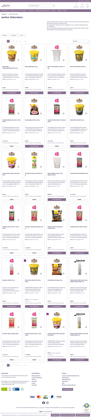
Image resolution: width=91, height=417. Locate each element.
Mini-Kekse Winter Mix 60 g (78, 66)
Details (11, 146)
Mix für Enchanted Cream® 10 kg (56, 67)
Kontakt (33, 383)
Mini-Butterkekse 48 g (31, 66)
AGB (63, 383)
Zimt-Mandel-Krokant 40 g (55, 280)
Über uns (34, 379)
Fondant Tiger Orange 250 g (10, 333)
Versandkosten (41, 407)
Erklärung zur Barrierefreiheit (69, 385)
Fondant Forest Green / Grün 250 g (10, 227)
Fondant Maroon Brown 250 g (78, 226)
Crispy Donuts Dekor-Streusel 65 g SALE (56, 334)
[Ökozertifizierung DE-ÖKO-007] (4, 389)
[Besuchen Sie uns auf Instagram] (47, 402)
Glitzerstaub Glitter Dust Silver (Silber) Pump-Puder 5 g (79, 281)
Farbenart (13, 35)
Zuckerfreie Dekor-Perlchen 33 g (33, 174)
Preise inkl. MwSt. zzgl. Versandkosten (10, 89)
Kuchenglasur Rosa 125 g (32, 120)
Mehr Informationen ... (43, 415)
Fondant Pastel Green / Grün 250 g (33, 334)
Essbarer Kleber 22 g (8, 280)
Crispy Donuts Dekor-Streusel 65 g (11, 174)
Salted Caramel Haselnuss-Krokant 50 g (55, 227)
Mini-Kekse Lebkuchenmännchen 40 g (10, 67)
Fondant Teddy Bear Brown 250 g (34, 227)
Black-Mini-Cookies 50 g (77, 120)
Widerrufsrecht (65, 377)
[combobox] (40, 5)
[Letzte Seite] (25, 41)
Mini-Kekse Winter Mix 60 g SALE (33, 281)
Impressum (34, 381)
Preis (22, 35)
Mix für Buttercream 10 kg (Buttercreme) (55, 174)
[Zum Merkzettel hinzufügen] (18, 60)
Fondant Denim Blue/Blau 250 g (79, 173)
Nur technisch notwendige (67, 415)
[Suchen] (53, 5)
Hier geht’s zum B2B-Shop (84, 1)
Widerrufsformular (66, 379)
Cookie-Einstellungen (37, 377)
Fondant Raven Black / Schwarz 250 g (57, 120)
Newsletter (34, 385)
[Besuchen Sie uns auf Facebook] (43, 402)
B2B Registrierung (36, 375)
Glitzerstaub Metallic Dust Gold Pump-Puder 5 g (79, 334)
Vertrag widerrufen (67, 389)
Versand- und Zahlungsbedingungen (70, 375)
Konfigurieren (55, 415)
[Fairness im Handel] (9, 389)
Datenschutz (65, 381)
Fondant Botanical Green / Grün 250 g (11, 120)
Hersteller (4, 35)
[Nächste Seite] (22, 41)
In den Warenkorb (11, 92)
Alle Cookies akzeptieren (83, 415)
